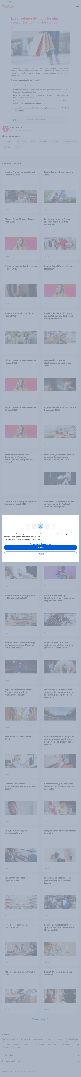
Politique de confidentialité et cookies (26, 539)
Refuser (40, 554)
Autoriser (40, 547)
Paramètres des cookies (40, 544)
